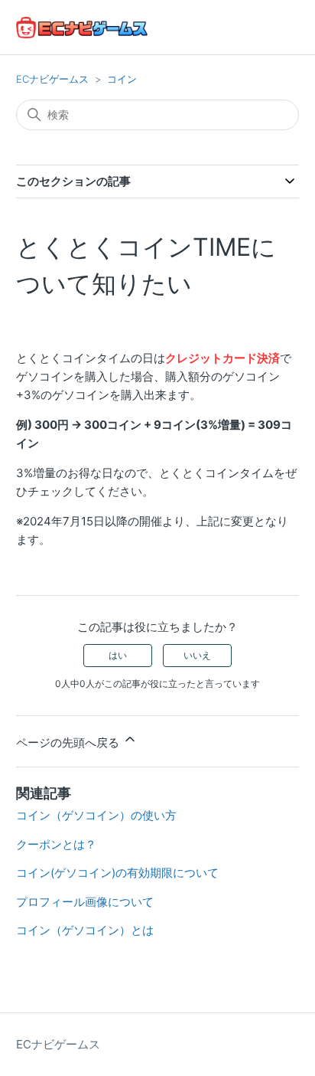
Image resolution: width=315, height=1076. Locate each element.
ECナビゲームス (52, 79)
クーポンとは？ (56, 844)
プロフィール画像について (85, 901)
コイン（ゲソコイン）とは (85, 930)
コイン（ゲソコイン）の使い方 (96, 815)
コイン (122, 79)
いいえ (197, 655)
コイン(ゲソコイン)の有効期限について (117, 872)
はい (118, 655)
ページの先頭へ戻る (69, 742)
